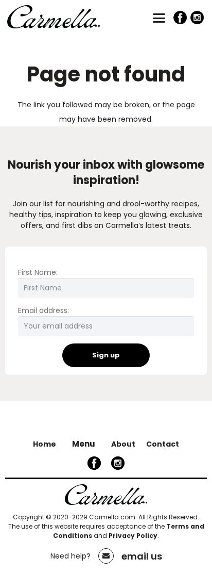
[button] (159, 18)
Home (44, 444)
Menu (83, 443)
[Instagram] (197, 17)
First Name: (38, 272)
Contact (162, 444)
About (123, 444)
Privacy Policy (133, 535)
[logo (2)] (53, 20)
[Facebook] (180, 17)
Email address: (43, 310)
